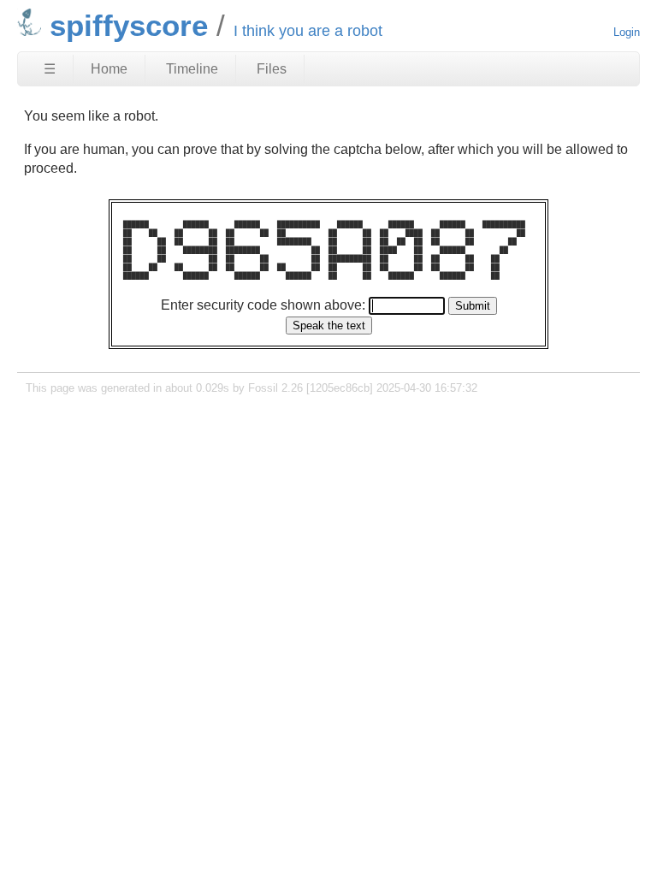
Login (626, 32)
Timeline (192, 69)
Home (109, 69)
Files (272, 69)
